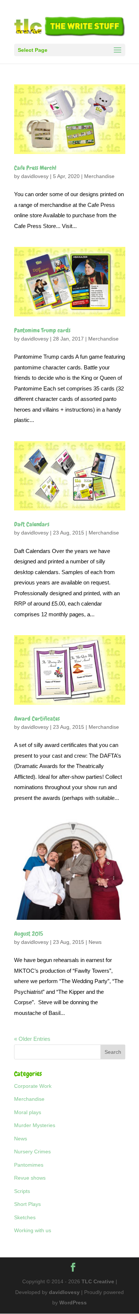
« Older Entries (32, 1039)
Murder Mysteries (34, 1125)
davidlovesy (35, 176)
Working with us (32, 1230)
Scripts (22, 1191)
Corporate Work (33, 1086)
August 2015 (28, 934)
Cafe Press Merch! (35, 168)
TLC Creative (98, 1281)
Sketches (25, 1217)
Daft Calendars (31, 524)
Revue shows (30, 1178)
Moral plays (27, 1112)
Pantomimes (28, 1165)
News (95, 942)
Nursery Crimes (32, 1151)
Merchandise (99, 176)
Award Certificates (37, 719)
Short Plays (27, 1204)
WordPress (73, 1302)
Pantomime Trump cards (42, 330)
